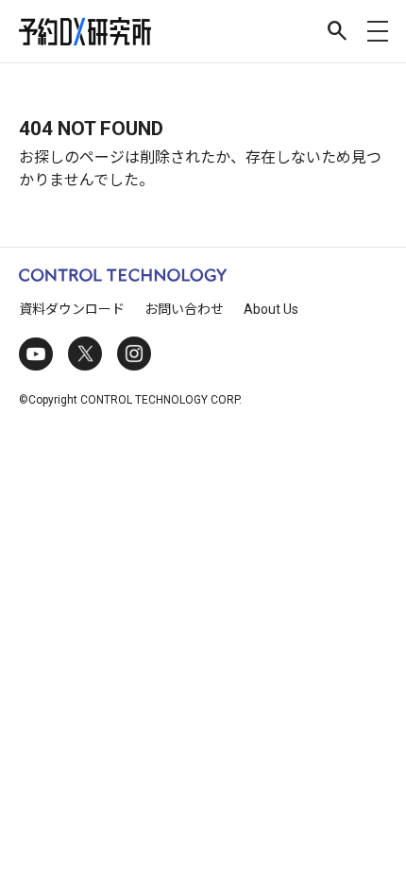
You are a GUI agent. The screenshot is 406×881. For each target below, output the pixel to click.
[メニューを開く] (377, 31)
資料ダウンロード (72, 309)
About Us (271, 309)
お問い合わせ (184, 309)
